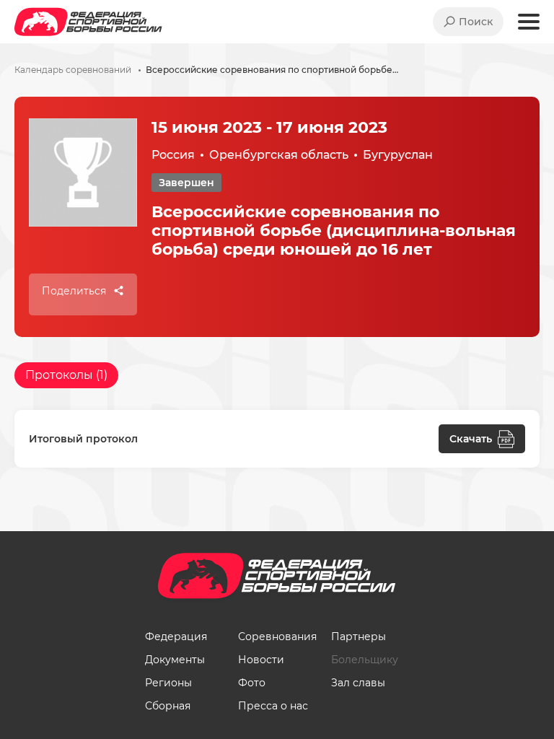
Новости (261, 659)
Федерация (176, 636)
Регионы (168, 682)
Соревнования (277, 636)
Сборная (167, 705)
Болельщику (364, 659)
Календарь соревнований (72, 70)
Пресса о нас (273, 705)
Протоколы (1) (66, 375)
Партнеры (358, 636)
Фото (251, 682)
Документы (175, 659)
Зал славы (358, 682)
